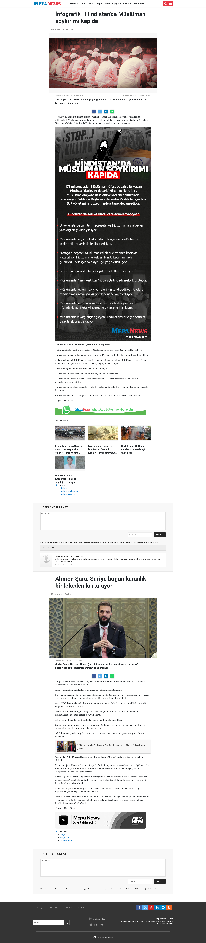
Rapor (100, 3)
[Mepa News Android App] (97, 919)
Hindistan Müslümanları (69, 491)
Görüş (84, 3)
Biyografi (116, 3)
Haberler (74, 3)
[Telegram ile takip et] (163, 907)
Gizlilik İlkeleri (68, 908)
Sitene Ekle (80, 908)
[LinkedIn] (106, 111)
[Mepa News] (47, 3)
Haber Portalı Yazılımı (105, 937)
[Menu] (170, 3)
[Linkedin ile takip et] (157, 907)
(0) (71, 564)
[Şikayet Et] (162, 564)
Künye (49, 908)
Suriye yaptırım (66, 840)
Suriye (68, 594)
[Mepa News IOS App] (97, 924)
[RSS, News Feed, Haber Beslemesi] (169, 907)
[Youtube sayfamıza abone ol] (151, 907)
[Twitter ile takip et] (145, 907)
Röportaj (127, 3)
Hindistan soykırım (67, 494)
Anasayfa (40, 908)
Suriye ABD (64, 838)
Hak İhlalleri (139, 3)
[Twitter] (100, 111)
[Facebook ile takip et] (139, 907)
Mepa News (56, 29)
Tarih (107, 3)
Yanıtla (59, 564)
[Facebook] (94, 111)
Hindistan (69, 29)
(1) (66, 564)
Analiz (92, 3)
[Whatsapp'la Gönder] (112, 111)
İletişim (57, 908)
